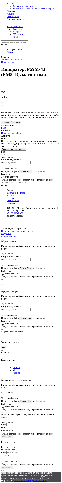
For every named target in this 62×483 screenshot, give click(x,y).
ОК (3, 347)
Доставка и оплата (16, 19)
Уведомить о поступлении (13, 149)
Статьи (10, 198)
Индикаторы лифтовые (12, 133)
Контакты (12, 11)
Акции (10, 14)
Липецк (16, 367)
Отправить (7, 437)
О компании (13, 16)
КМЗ (3, 128)
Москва (16, 373)
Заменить (13, 177)
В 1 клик (16, 123)
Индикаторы (7, 62)
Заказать (6, 123)
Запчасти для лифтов (23, 6)
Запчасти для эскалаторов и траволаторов (33, 8)
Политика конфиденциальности (17, 231)
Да (13, 480)
